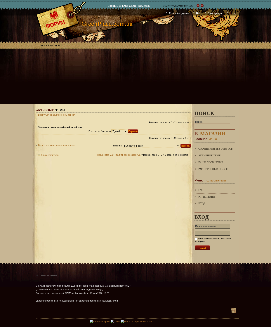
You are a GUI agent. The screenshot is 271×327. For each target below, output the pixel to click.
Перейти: (117, 146)
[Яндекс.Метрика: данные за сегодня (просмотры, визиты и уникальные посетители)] (100, 321)
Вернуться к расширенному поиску (56, 115)
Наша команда (105, 155)
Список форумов (49, 45)
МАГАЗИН (210, 132)
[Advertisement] (135, 76)
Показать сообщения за (99, 131)
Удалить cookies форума (127, 155)
